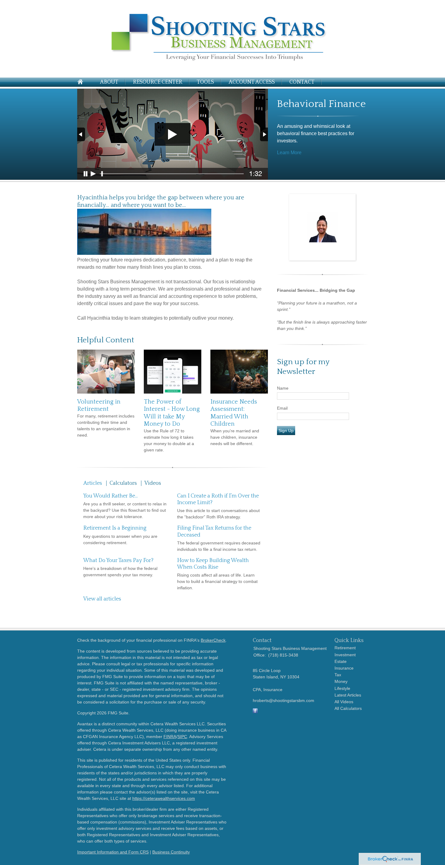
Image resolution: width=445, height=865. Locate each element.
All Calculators (348, 708)
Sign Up (286, 430)
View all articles (102, 599)
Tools (205, 82)
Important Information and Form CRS (113, 852)
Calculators (123, 483)
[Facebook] (255, 711)
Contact (302, 82)
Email (282, 408)
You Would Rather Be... (110, 496)
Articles (92, 483)
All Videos (344, 701)
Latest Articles (348, 695)
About (109, 82)
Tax (338, 674)
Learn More (289, 152)
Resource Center (157, 82)
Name (282, 388)
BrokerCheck (213, 640)
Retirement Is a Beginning (115, 528)
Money (341, 681)
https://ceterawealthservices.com (163, 798)
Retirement (345, 647)
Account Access (252, 82)
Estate (341, 661)
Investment (345, 654)
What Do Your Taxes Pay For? (118, 560)
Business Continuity (171, 852)
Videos (152, 483)
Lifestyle (342, 688)
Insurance (344, 668)
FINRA (169, 736)
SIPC (182, 736)
